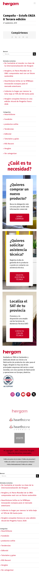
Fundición (8, 119)
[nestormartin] (19, 434)
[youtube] (23, 394)
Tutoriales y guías (11, 139)
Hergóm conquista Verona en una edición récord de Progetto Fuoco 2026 (18, 101)
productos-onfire (11, 124)
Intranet (31, 462)
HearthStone (9, 114)
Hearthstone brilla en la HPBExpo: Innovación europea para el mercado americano (18, 83)
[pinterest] (28, 394)
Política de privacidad (28, 459)
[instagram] (12, 394)
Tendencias (9, 129)
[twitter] (34, 394)
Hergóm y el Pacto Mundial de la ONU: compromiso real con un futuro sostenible (19, 73)
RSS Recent (9, 144)
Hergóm (7, 148)
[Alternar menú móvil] (35, 3)
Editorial (7, 134)
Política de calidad (27, 464)
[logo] (19, 424)
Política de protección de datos (12, 459)
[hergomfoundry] (19, 410)
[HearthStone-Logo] (19, 419)
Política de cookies (9, 462)
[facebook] (18, 394)
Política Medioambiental (13, 464)
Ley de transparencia (22, 462)
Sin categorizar (10, 153)
